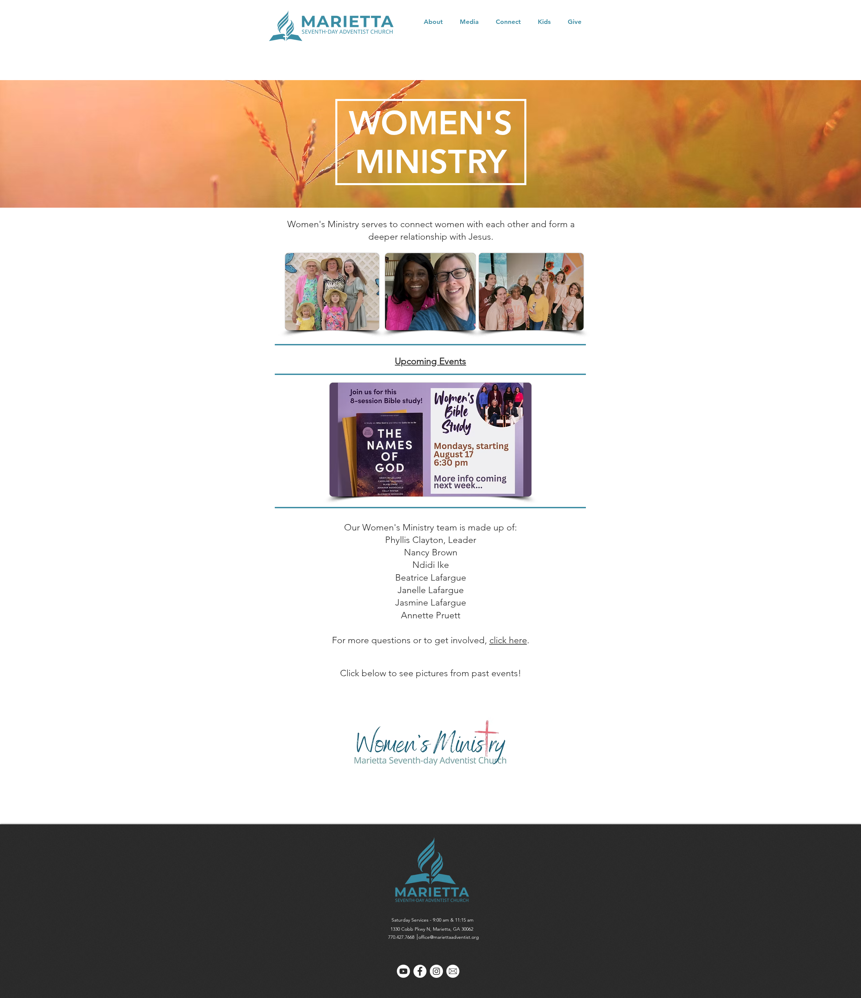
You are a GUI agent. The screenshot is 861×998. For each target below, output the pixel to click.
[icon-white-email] (452, 971)
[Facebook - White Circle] (419, 971)
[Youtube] (403, 971)
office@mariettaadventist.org (448, 937)
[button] (438, 21)
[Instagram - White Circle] (436, 971)
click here (508, 640)
